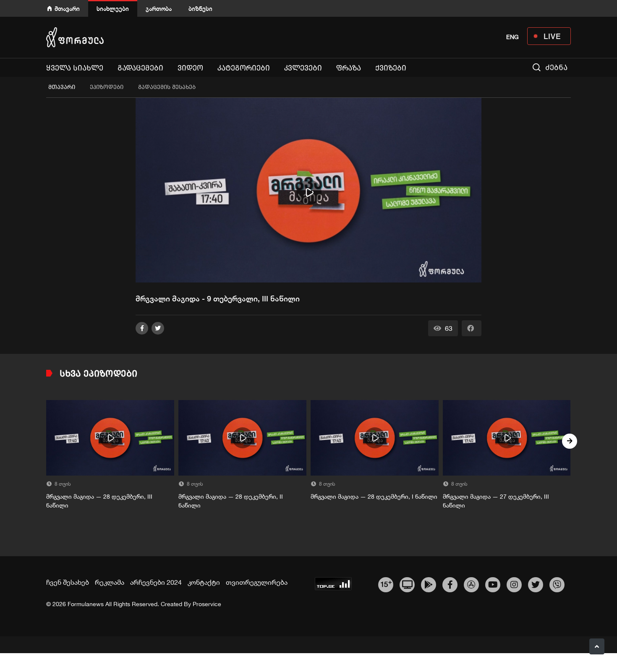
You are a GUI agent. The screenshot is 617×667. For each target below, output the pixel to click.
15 (386, 583)
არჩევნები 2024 (156, 582)
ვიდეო (190, 68)
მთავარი (67, 8)
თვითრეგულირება (257, 582)
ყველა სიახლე (74, 68)
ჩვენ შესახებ (67, 582)
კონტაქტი (204, 582)
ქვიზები (390, 68)
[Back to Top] (596, 646)
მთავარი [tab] (61, 87)
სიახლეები (113, 8)
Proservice (207, 604)
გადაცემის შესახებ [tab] (167, 87)
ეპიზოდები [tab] (106, 87)
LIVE (552, 36)
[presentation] (47, 441)
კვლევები (303, 68)
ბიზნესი (200, 8)
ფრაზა (348, 68)
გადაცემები (140, 68)
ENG (512, 37)
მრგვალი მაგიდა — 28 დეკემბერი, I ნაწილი (374, 496)
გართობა (159, 8)
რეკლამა (109, 582)
